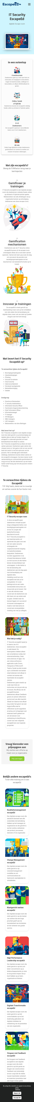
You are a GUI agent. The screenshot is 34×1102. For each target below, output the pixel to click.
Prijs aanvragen (17, 759)
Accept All (17, 1098)
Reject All (17, 1093)
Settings (17, 1089)
